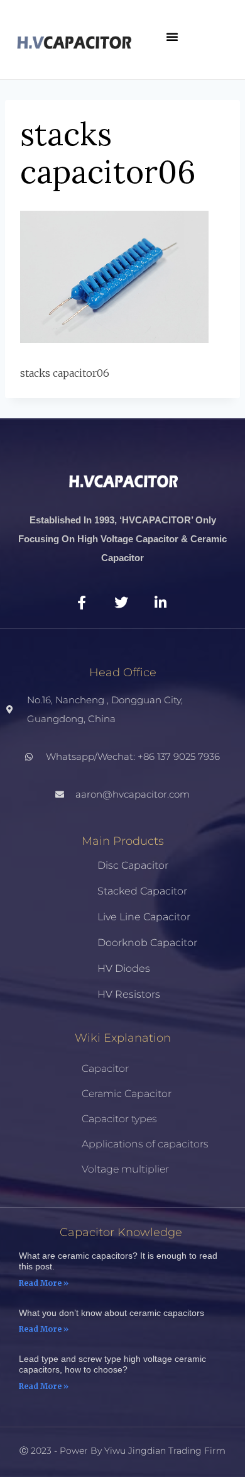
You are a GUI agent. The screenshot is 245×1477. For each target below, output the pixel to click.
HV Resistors (128, 994)
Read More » (43, 1283)
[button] (172, 36)
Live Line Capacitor (143, 917)
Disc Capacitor (132, 865)
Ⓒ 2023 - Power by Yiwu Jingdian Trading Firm (122, 1450)
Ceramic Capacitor (127, 1094)
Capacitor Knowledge (121, 1232)
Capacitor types (119, 1119)
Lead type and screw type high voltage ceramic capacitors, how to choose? (112, 1364)
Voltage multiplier (125, 1169)
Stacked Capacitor (142, 891)
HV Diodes (123, 968)
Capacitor (105, 1068)
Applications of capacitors (145, 1144)
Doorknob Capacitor (147, 943)
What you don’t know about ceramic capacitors (111, 1313)
